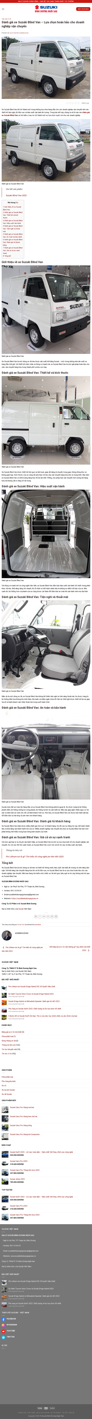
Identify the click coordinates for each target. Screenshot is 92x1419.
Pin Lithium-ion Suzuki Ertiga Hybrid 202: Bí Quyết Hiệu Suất (31, 986)
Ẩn (17, 202)
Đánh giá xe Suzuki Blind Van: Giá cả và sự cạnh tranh (12, 250)
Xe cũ (4, 1085)
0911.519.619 (15, 1246)
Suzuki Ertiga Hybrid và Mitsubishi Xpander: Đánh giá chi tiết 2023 (34, 1001)
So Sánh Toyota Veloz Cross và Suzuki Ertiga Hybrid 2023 (31, 994)
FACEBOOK (11, 1319)
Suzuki (21, 909)
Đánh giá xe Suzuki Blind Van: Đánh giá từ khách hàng (12, 242)
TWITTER (10, 1337)
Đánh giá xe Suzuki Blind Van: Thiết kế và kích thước (12, 215)
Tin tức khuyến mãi (9, 1049)
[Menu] (3, 9)
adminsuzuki (23, 33)
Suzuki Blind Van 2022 (16, 195)
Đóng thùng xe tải (9, 1041)
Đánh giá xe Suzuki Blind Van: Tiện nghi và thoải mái (12, 228)
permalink (37, 924)
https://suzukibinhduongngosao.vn (24, 898)
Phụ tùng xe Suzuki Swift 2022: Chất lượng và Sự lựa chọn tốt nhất (34, 1009)
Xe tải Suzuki (7, 1094)
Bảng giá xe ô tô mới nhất (12, 1032)
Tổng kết (7, 256)
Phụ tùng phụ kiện (9, 1081)
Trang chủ (22, 1413)
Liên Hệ (71, 1413)
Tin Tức (65, 1413)
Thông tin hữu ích (8, 1045)
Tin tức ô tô (6, 19)
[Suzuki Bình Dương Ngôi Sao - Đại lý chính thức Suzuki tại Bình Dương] (46, 9)
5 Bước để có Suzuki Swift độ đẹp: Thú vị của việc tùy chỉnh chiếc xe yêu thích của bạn (42, 1016)
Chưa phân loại (7, 1036)
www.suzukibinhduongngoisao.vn (23, 1256)
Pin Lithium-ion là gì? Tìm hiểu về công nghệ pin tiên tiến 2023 (35, 856)
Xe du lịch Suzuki (8, 1090)
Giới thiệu (31, 1413)
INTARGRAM (12, 1325)
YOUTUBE (11, 1331)
